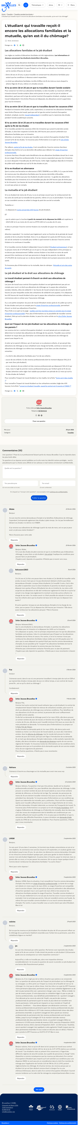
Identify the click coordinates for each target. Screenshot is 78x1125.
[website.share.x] (17, 45)
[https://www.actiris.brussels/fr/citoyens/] (70, 1107)
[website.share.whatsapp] (20, 45)
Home (3, 14)
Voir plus (39, 1089)
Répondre (14, 540)
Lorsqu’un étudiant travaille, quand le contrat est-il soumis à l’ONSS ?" (45, 386)
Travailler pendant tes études (23, 14)
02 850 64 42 (6, 1110)
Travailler (10, 14)
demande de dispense (48, 741)
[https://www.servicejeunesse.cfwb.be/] (52, 1107)
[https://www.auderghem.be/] (60, 1107)
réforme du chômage (35, 734)
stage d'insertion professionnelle (45, 884)
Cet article (48, 554)
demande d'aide (66, 817)
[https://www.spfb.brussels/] (41, 1107)
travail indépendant (32, 115)
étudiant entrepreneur (58, 247)
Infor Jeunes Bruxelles (44, 408)
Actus (51, 5)
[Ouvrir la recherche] (19, 5)
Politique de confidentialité (67, 1123)
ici (73, 798)
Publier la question (39, 498)
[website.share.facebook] (15, 45)
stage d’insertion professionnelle (48, 305)
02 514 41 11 (42, 411)
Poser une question (39, 421)
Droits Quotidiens (62, 808)
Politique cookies (52, 1123)
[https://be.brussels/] (31, 1107)
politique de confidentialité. (59, 492)
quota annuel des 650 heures (28, 210)
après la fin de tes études (23, 147)
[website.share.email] (23, 45)
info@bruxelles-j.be (8, 1112)
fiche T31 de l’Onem (24, 727)
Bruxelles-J (5, 1123)
